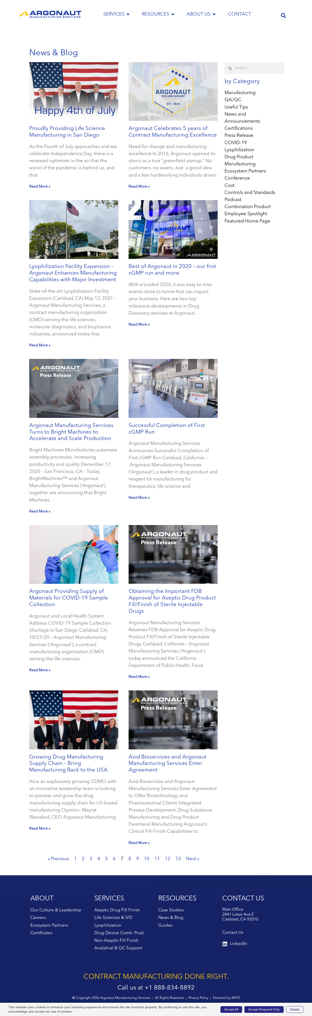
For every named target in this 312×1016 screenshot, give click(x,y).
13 (178, 859)
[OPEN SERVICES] (128, 14)
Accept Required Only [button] (264, 1009)
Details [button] (295, 1009)
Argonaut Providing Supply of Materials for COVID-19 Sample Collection (68, 598)
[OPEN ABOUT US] (214, 14)
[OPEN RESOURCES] (172, 14)
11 (157, 859)
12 (167, 859)
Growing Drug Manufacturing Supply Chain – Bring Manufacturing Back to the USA (68, 763)
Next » (192, 859)
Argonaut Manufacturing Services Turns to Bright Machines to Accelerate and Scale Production (71, 432)
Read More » (39, 186)
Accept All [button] (231, 1009)
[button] (283, 15)
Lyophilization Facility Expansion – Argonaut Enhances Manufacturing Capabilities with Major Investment (73, 273)
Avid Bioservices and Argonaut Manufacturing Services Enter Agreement (167, 763)
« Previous (58, 859)
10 (146, 859)
